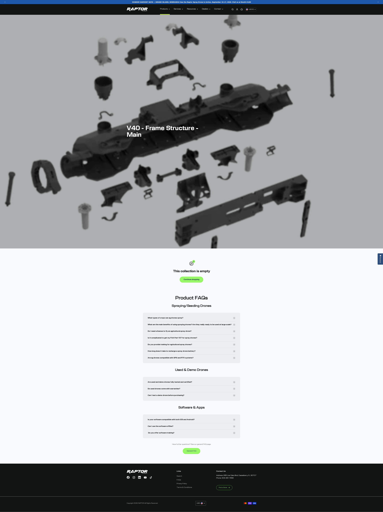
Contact (217, 9)
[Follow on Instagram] (133, 477)
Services (177, 9)
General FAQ (191, 451)
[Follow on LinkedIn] (139, 477)
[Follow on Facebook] (128, 477)
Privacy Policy (182, 483)
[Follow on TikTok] (150, 477)
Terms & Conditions (184, 487)
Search (179, 476)
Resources (191, 9)
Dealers (205, 9)
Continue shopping (191, 279)
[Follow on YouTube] (145, 477)
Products (164, 9)
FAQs (179, 480)
